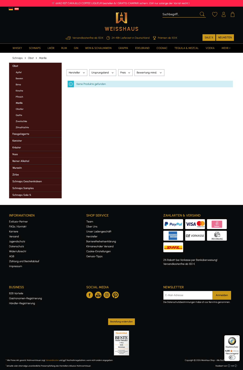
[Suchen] (202, 14)
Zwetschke (21, 121)
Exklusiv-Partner (18, 221)
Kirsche (19, 90)
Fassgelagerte (20, 133)
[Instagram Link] (106, 294)
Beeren (19, 78)
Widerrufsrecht (17, 251)
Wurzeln (17, 167)
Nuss (15, 154)
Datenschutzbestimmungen (181, 302)
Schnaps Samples (23, 188)
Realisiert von (221, 366)
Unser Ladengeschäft (98, 231)
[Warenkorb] (232, 14)
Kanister (17, 140)
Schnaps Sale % (21, 194)
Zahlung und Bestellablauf (24, 261)
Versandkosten (52, 360)
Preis (123, 72)
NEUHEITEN (225, 37)
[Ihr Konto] (223, 14)
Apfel (18, 72)
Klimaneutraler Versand (100, 246)
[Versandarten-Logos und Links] (174, 244)
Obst (15, 65)
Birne (18, 84)
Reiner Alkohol (20, 161)
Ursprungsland (100, 72)
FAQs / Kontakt (17, 226)
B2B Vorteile (16, 293)
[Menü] (238, 337)
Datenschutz (16, 246)
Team (89, 221)
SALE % (209, 37)
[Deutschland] (11, 8)
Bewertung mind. (147, 72)
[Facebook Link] (89, 294)
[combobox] (180, 14)
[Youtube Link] (98, 294)
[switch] (232, 357)
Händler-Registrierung (22, 303)
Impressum (15, 266)
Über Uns (91, 226)
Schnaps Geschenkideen (27, 181)
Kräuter (16, 147)
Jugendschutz (17, 241)
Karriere (13, 231)
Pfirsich (19, 96)
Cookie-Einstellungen (98, 251)
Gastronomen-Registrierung (25, 298)
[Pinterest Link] (115, 294)
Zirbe (15, 174)
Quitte (19, 115)
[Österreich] (17, 8)
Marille (19, 103)
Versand (14, 236)
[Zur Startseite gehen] (121, 22)
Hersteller (75, 72)
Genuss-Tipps (94, 256)
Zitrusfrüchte (22, 127)
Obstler (19, 109)
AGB (11, 256)
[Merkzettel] (214, 14)
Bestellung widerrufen (121, 321)
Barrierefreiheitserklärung (101, 241)
